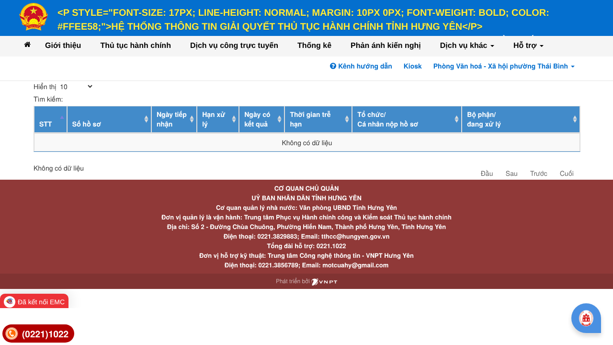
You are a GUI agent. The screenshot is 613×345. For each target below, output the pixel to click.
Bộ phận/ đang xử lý (484, 119)
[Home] (27, 44)
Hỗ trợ (526, 46)
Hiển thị (46, 86)
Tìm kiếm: (48, 99)
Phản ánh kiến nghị (386, 46)
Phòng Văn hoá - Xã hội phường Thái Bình (501, 66)
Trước (538, 173)
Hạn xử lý (213, 119)
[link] (38, 333)
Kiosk (413, 66)
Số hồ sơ (86, 124)
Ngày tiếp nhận (172, 119)
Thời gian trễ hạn (310, 119)
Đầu (487, 173)
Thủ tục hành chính (135, 46)
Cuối (567, 173)
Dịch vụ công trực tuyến (234, 46)
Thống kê (314, 46)
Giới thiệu (63, 46)
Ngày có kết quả (257, 119)
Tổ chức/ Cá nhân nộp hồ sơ (387, 119)
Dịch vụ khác (464, 46)
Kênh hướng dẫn (364, 66)
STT (45, 124)
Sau (512, 173)
